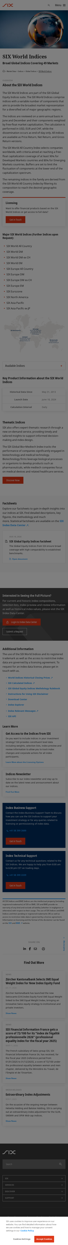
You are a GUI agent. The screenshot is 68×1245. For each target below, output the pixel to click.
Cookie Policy (27, 1230)
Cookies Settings (21, 1239)
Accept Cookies (44, 1239)
